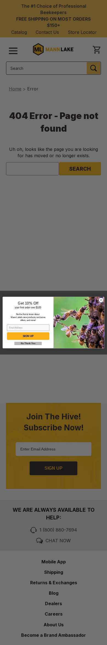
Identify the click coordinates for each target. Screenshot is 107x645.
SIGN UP (28, 336)
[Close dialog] (101, 300)
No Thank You (28, 343)
